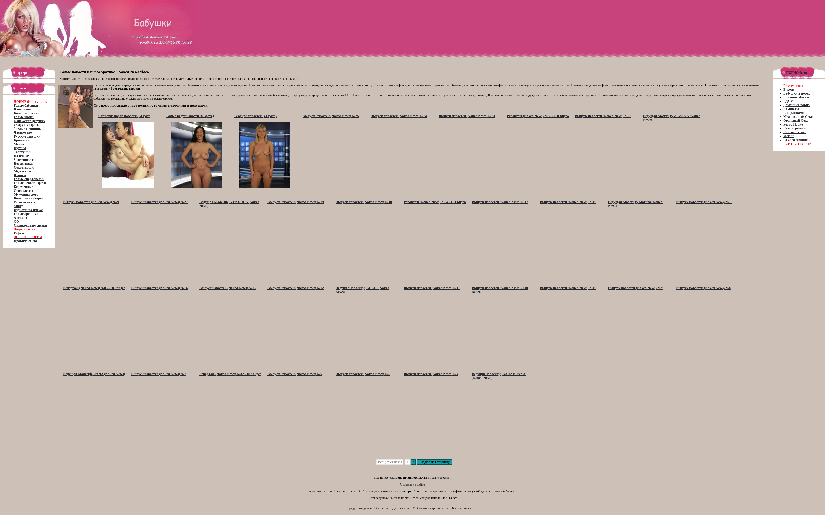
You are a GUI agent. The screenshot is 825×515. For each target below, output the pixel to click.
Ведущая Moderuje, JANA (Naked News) (94, 374)
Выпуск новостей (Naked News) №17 (500, 202)
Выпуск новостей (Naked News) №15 (704, 202)
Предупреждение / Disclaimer (367, 508)
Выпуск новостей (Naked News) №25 (330, 116)
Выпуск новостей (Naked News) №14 (159, 288)
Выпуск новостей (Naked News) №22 (603, 116)
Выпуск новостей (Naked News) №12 (295, 288)
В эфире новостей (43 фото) (255, 116)
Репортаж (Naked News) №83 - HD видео (94, 288)
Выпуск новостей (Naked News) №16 (568, 202)
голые (467, 491)
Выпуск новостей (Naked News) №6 (294, 374)
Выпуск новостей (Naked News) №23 (467, 116)
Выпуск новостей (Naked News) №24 (399, 116)
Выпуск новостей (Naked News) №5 (363, 374)
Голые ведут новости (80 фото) (190, 116)
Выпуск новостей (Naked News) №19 (295, 202)
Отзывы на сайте (412, 484)
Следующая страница (434, 462)
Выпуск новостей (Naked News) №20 (159, 202)
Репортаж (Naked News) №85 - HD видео (538, 116)
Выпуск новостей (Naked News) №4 (431, 374)
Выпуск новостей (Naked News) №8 (703, 288)
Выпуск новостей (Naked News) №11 (432, 288)
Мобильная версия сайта (430, 508)
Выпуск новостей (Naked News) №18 (364, 202)
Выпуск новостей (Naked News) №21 (91, 202)
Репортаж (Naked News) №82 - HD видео (230, 374)
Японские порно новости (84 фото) (124, 116)
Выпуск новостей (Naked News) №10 (568, 288)
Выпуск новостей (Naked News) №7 (158, 374)
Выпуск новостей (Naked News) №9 (635, 288)
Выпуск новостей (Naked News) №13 (227, 288)
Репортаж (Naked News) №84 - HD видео (435, 202)
